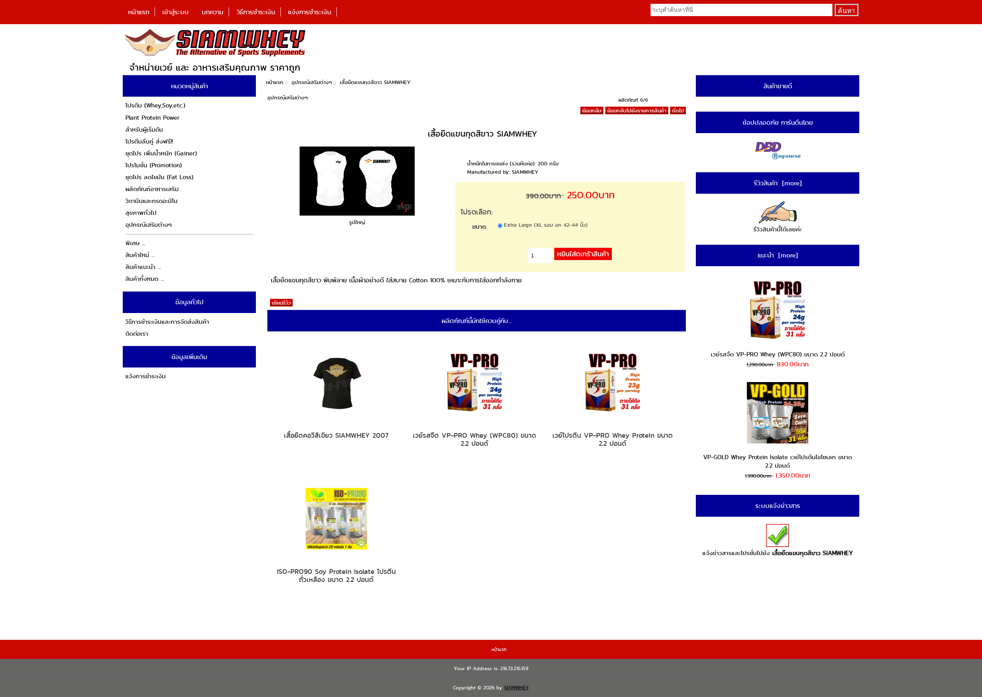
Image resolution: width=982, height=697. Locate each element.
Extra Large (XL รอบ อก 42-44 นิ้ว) (546, 225)
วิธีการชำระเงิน (256, 11)
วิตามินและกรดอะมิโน (151, 200)
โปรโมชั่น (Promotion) (153, 165)
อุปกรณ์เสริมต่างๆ (312, 82)
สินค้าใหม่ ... (140, 254)
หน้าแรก (138, 11)
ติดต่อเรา (136, 333)
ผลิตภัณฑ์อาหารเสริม (152, 189)
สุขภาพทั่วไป (141, 212)
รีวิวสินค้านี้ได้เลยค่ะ (777, 229)
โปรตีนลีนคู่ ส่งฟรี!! (149, 141)
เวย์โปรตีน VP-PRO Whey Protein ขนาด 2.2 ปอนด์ (612, 439)
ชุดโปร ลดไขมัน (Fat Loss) (159, 177)
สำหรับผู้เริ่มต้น (144, 129)
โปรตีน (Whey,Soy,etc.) (155, 105)
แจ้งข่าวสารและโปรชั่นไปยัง (777, 553)
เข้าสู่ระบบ (175, 11)
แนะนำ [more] (778, 255)
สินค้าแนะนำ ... (143, 266)
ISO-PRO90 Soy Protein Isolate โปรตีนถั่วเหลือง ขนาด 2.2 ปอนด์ (336, 575)
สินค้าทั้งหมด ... (144, 278)
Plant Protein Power (152, 117)
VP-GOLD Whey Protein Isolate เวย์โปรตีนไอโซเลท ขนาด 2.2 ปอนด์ (777, 461)
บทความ (212, 11)
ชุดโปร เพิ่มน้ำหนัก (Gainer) (161, 153)
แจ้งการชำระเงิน (309, 11)
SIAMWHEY (516, 687)
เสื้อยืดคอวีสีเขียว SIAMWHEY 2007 (336, 435)
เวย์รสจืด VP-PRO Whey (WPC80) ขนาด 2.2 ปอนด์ (474, 439)
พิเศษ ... (135, 243)
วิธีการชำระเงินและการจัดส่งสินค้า (167, 321)
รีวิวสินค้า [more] (778, 183)
